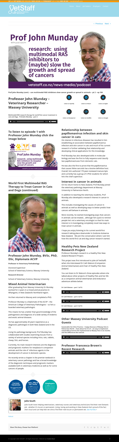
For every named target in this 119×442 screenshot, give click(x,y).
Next (107, 23)
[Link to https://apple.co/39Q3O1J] (103, 97)
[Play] (11, 121)
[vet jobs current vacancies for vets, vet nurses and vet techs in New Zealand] (15, 380)
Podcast (10, 416)
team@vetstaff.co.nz (76, 1)
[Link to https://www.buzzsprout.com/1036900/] (69, 111)
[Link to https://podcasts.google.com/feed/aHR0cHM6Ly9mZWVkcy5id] (103, 111)
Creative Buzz (51, 439)
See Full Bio (91, 409)
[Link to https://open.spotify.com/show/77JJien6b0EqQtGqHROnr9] (69, 97)
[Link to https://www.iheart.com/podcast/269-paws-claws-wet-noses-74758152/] (86, 97)
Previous (99, 23)
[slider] (54, 121)
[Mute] (50, 121)
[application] (32, 121)
